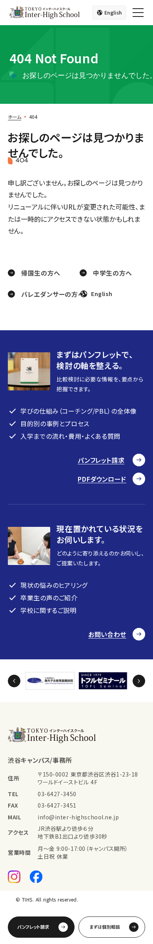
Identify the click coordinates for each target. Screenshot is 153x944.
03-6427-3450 (57, 794)
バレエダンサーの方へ (52, 294)
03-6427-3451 (57, 805)
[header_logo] (44, 12)
